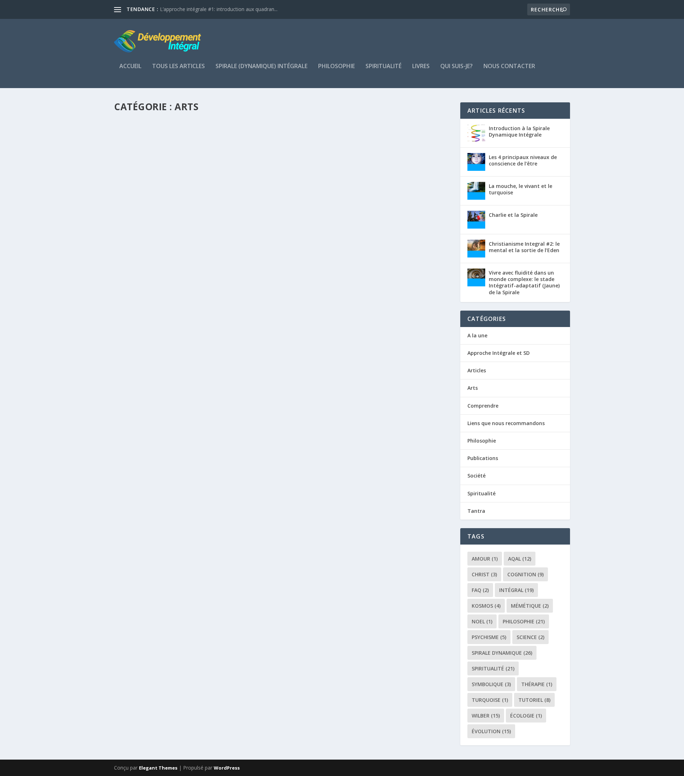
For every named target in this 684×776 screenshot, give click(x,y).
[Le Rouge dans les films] (210, 192)
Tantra (476, 510)
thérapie (536, 684)
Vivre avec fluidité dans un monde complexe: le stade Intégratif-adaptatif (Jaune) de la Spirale (524, 282)
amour (485, 558)
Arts (200, 290)
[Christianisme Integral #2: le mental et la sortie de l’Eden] (476, 248)
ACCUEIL (130, 66)
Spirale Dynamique (502, 652)
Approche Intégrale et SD (498, 352)
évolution (491, 731)
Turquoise (490, 699)
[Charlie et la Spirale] (476, 220)
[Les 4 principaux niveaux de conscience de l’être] (476, 162)
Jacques (137, 290)
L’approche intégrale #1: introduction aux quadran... (219, 9)
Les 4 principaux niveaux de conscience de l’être (523, 160)
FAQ (480, 590)
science (530, 637)
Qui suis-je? (456, 66)
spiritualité (493, 668)
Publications (482, 458)
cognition (525, 574)
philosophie (524, 621)
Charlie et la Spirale (513, 214)
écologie (526, 715)
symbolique (491, 684)
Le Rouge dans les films (159, 278)
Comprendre (482, 405)
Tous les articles (178, 66)
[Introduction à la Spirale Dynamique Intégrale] (476, 133)
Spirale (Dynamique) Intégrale (261, 66)
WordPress (227, 768)
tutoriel (534, 699)
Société (476, 475)
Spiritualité (383, 66)
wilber (486, 715)
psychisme (489, 637)
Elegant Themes (158, 768)
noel (482, 621)
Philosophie (336, 66)
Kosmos (486, 605)
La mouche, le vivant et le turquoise (520, 189)
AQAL (519, 558)
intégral (516, 590)
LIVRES (421, 66)
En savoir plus (145, 318)
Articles (186, 290)
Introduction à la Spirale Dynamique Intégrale (519, 131)
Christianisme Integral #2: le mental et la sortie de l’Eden (524, 247)
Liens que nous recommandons (506, 423)
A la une (477, 335)
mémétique (530, 605)
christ (484, 574)
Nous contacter (509, 66)
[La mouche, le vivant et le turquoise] (476, 191)
